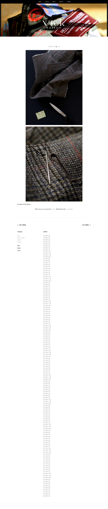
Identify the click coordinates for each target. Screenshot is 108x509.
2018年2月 (46, 445)
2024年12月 (47, 277)
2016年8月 (46, 482)
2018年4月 (46, 441)
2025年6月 (46, 264)
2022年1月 (46, 348)
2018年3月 (46, 443)
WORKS (69, 1)
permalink (69, 209)
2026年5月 (46, 242)
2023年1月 (46, 324)
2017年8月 (46, 457)
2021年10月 (47, 354)
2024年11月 (47, 279)
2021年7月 (46, 361)
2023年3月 (46, 320)
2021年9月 (46, 356)
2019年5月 (46, 414)
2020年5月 (46, 389)
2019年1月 (46, 422)
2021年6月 (46, 363)
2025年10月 (47, 256)
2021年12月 (47, 350)
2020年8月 (46, 383)
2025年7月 (46, 262)
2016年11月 (47, 475)
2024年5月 (46, 291)
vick (59, 46)
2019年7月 (46, 410)
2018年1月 (46, 447)
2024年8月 (46, 285)
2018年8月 (46, 432)
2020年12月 (47, 375)
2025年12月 (47, 252)
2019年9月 (46, 406)
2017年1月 (46, 471)
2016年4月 (46, 490)
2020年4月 (46, 391)
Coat (18, 250)
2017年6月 (46, 461)
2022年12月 (47, 326)
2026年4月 (46, 244)
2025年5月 (46, 266)
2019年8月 (46, 408)
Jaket (19, 248)
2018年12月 (47, 424)
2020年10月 (47, 379)
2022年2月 (46, 346)
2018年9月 (46, 430)
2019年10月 (47, 404)
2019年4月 (46, 416)
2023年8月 (46, 309)
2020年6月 (46, 387)
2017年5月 (46, 463)
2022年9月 (46, 332)
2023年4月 (46, 318)
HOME (39, 1)
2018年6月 (46, 436)
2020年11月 (47, 377)
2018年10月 (47, 428)
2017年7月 (46, 459)
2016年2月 (46, 494)
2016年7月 (46, 484)
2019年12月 (47, 400)
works (53, 209)
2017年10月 (47, 453)
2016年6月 (46, 486)
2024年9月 (46, 283)
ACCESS (47, 1)
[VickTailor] (54, 28)
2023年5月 (46, 315)
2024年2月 (46, 297)
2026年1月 (46, 250)
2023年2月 (46, 322)
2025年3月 (46, 270)
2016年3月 (46, 492)
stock (19, 240)
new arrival (21, 238)
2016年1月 (46, 496)
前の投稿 (21, 225)
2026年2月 (46, 248)
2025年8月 (46, 260)
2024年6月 (46, 289)
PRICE (54, 1)
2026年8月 (46, 236)
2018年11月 (47, 426)
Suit (18, 245)
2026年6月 (46, 240)
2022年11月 (47, 328)
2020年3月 (46, 393)
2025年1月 (46, 274)
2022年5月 (46, 340)
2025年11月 (47, 254)
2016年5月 (46, 488)
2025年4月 (46, 268)
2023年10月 (47, 305)
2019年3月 (46, 418)
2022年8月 (46, 334)
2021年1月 (46, 373)
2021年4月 (46, 367)
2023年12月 (47, 301)
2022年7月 (46, 336)
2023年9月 (46, 307)
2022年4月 (46, 342)
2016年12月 (47, 473)
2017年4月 (46, 465)
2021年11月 (47, 352)
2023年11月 (47, 303)
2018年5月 (46, 438)
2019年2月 (46, 420)
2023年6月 (46, 313)
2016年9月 (46, 479)
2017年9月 (46, 455)
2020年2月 (46, 395)
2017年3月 (46, 467)
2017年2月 (46, 469)
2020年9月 (46, 381)
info (18, 236)
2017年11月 (47, 451)
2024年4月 (46, 293)
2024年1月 (46, 299)
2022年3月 (46, 344)
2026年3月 (46, 246)
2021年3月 (46, 369)
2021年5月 (46, 365)
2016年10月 (47, 477)
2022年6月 (46, 338)
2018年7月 (46, 434)
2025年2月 (46, 272)
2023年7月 (46, 311)
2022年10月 (47, 330)
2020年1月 (46, 397)
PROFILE (61, 1)
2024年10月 (47, 281)
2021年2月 (46, 371)
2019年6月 (46, 412)
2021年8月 (46, 359)
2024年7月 (46, 287)
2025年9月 (46, 258)
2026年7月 (46, 238)
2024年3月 (46, 295)
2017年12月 (47, 449)
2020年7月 (46, 385)
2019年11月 (47, 402)
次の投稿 (86, 225)
